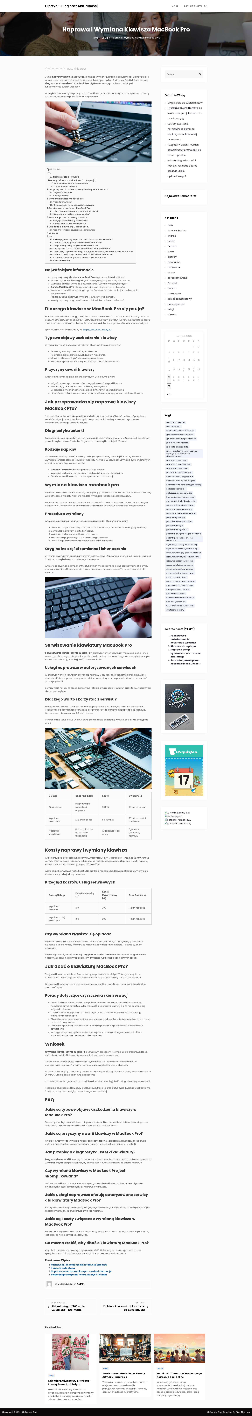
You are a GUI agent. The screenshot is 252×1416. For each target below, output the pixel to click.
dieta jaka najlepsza (175, 422)
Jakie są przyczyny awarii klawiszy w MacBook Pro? (77, 242)
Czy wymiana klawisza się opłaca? (69, 223)
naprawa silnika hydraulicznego (180, 501)
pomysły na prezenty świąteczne (180, 513)
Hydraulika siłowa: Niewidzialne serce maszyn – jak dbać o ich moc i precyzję (185, 113)
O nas (175, 5)
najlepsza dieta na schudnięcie (180, 480)
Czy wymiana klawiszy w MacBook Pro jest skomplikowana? (82, 248)
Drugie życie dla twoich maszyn (185, 102)
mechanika (174, 262)
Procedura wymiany (62, 202)
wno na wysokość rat (175, 601)
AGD (170, 225)
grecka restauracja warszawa (179, 434)
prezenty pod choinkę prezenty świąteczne (179, 539)
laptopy (172, 257)
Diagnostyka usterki (62, 192)
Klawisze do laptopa (63, 1268)
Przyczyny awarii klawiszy (65, 186)
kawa (171, 251)
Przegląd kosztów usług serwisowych (70, 220)
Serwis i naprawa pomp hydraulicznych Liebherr (79, 1274)
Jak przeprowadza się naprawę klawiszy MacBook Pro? (78, 189)
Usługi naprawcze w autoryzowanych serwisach (75, 211)
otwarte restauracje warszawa (180, 505)
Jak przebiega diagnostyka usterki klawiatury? (75, 245)
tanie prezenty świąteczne (177, 589)
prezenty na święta (174, 525)
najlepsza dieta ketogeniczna (179, 476)
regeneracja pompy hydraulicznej (181, 544)
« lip (169, 394)
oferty (171, 272)
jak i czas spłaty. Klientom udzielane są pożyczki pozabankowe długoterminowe (182, 453)
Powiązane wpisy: (61, 260)
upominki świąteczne (175, 593)
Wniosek (53, 233)
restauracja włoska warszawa (179, 569)
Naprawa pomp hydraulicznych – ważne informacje (81, 1271)
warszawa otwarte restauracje (180, 597)
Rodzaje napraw (61, 195)
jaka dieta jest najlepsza (177, 443)
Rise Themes (243, 1412)
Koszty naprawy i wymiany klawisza (68, 217)
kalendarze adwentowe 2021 (178, 472)
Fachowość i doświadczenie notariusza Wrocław (79, 1264)
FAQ (51, 236)
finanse (172, 236)
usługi (171, 309)
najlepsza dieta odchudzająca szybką (183, 485)
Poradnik (173, 283)
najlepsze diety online (176, 489)
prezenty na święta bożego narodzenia (183, 534)
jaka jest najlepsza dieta (177, 447)
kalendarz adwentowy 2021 (178, 464)
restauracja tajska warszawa (179, 565)
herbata (172, 246)
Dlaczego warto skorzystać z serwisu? (72, 214)
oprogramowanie (178, 278)
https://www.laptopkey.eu (97, 329)
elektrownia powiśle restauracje (180, 430)
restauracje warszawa (176, 577)
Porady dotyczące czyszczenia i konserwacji (74, 230)
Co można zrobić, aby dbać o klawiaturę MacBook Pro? (79, 257)
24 (169, 377)
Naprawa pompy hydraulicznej (180, 497)
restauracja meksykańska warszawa (183, 557)
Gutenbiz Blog (215, 1412)
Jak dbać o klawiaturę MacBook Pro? (69, 226)
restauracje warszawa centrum (180, 581)
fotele (171, 241)
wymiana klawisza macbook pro (66, 198)
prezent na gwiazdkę (175, 517)
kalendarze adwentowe (176, 468)
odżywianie (174, 267)
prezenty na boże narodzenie (179, 521)
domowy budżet (177, 230)
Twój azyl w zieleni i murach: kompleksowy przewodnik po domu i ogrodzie (184, 150)
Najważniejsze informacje (66, 177)
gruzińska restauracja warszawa (181, 438)
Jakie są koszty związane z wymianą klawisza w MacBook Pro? (83, 254)
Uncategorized (176, 304)
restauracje (174, 293)
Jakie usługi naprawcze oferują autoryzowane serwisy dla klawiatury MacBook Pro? (93, 251)
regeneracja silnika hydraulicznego (182, 548)
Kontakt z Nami (193, 5)
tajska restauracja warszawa (179, 585)
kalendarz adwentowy (176, 460)
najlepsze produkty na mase (179, 493)
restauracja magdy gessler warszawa (183, 552)
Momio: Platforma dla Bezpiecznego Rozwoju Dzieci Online (179, 1375)
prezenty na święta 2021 (176, 529)
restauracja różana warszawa (179, 561)
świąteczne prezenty (175, 610)
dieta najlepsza (173, 426)
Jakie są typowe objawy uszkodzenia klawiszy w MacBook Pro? (83, 239)
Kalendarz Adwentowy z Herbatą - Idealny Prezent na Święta (69, 1382)
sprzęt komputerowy (180, 299)
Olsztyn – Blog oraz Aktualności (71, 6)
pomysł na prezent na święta (179, 509)
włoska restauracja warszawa (179, 606)
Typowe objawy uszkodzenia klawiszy (70, 183)
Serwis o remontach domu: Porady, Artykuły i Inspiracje (124, 1375)
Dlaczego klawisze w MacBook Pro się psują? (72, 180)
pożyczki (172, 288)
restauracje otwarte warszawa (180, 573)
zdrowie (172, 314)
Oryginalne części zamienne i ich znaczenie (73, 205)
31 (169, 386)
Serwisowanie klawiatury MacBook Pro (70, 208)
